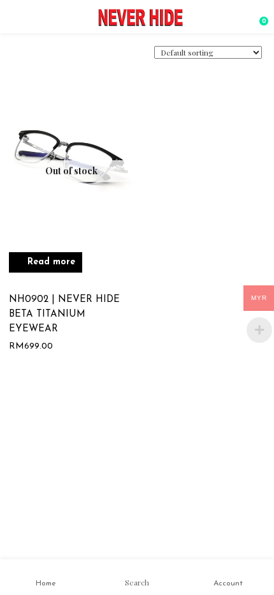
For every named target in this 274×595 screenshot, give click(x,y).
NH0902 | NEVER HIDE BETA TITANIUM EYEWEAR (64, 314)
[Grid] (28, 58)
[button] (258, 16)
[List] (46, 57)
